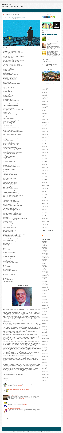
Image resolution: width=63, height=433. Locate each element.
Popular (44, 34)
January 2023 (44, 301)
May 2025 (43, 110)
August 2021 (44, 173)
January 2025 (44, 116)
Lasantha (28, 431)
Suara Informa (6, 18)
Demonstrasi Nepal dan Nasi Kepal (14, 408)
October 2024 (44, 274)
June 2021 (43, 176)
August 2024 (44, 277)
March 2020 (44, 198)
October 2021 (44, 170)
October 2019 (44, 206)
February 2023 (44, 146)
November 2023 (44, 286)
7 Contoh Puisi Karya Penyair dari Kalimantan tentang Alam (52, 52)
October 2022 (44, 152)
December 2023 (44, 131)
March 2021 (44, 180)
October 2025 (44, 256)
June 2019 (43, 212)
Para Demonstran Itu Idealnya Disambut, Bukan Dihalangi (49, 65)
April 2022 (43, 161)
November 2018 (44, 222)
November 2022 (44, 304)
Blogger (40, 428)
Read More (20, 385)
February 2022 (44, 164)
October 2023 (44, 134)
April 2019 (43, 215)
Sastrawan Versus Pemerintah (13, 395)
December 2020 (44, 185)
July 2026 (43, 89)
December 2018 (44, 221)
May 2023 (43, 295)
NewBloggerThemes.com (45, 431)
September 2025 (44, 104)
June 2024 (43, 125)
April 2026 (43, 94)
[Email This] (3, 378)
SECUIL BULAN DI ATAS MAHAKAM (14, 17)
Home (4, 14)
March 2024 (44, 280)
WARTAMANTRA (6, 5)
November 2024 (44, 119)
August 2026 (44, 88)
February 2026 (44, 250)
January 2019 (44, 219)
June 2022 (43, 158)
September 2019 (44, 207)
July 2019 (43, 210)
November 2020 (44, 186)
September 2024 (44, 122)
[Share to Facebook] (7, 378)
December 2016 (44, 225)
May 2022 (43, 313)
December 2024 (44, 118)
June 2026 (43, 91)
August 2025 (44, 106)
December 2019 (44, 203)
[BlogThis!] (4, 378)
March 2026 (44, 95)
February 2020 (44, 200)
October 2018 (44, 224)
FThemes (18, 431)
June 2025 (43, 262)
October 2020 (44, 188)
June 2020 (43, 194)
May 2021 (43, 331)
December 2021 (44, 167)
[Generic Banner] (45, 30)
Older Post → (38, 415)
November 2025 (44, 101)
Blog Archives (53, 34)
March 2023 (44, 298)
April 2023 (43, 143)
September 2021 (44, 325)
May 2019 (43, 213)
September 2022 (44, 307)
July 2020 (43, 192)
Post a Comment (6, 421)
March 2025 (44, 113)
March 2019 (44, 216)
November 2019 (44, 204)
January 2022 (44, 319)
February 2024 (44, 128)
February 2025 (44, 268)
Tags (48, 34)
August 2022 (44, 155)
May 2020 (43, 195)
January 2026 (44, 98)
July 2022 (43, 310)
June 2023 (43, 140)
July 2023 (43, 292)
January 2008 (44, 227)
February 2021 (44, 182)
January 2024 (44, 283)
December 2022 (44, 149)
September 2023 (44, 289)
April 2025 (43, 112)
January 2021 (44, 337)
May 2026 (43, 92)
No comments (19, 18)
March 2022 (44, 162)
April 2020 (43, 197)
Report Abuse (45, 59)
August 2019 (44, 209)
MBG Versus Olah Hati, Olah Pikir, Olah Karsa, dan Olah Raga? (18, 389)
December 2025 (44, 100)
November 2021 (44, 168)
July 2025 (43, 107)
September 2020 (44, 189)
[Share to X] (5, 378)
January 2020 (44, 201)
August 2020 (44, 191)
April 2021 (43, 179)
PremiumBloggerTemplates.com (35, 431)
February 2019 (44, 218)
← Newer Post (5, 415)
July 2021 (43, 174)
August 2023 (44, 137)
